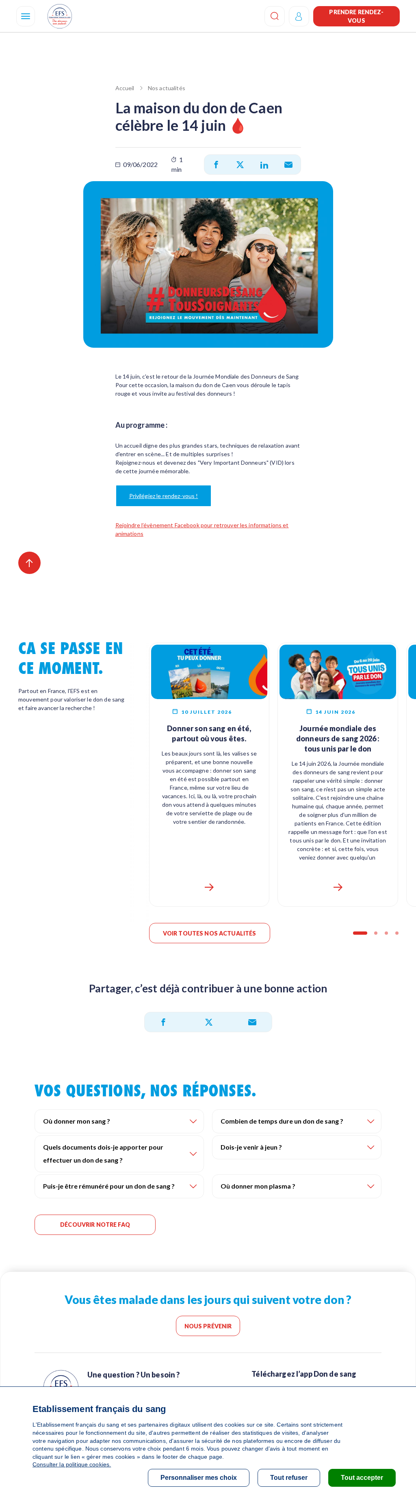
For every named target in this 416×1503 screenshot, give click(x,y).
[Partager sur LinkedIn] (264, 164)
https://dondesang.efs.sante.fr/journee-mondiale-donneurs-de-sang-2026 (338, 887)
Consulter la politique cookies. (71, 1464)
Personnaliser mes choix (198, 1477)
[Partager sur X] (240, 164)
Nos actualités (166, 87)
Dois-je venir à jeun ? (251, 1147)
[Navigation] (25, 16)
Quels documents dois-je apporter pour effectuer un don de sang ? (103, 1153)
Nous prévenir (208, 1326)
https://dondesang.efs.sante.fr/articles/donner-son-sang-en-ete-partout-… (209, 887)
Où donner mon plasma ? (258, 1186)
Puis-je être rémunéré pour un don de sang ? (109, 1186)
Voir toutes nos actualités (209, 933)
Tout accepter (362, 1477)
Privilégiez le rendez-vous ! (163, 495)
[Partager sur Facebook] (216, 164)
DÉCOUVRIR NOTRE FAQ (95, 1224)
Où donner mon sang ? (76, 1121)
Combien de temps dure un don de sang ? (282, 1121)
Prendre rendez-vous (356, 16)
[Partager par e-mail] (288, 165)
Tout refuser (289, 1477)
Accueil (124, 87)
